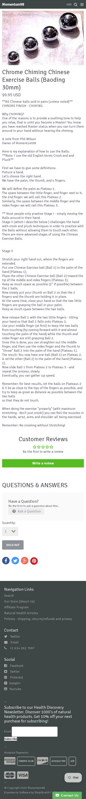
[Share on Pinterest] (34, 561)
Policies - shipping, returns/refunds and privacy (38, 619)
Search (9, 596)
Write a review (43, 463)
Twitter (15, 636)
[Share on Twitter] (15, 560)
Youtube (15, 689)
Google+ (15, 683)
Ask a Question (29, 511)
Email (14, 642)
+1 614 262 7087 (22, 648)
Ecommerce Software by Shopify (24, 792)
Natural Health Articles (21, 613)
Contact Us (69, 795)
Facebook (16, 666)
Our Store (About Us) (19, 601)
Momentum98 (13, 4)
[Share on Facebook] (6, 560)
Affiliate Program (16, 607)
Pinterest (16, 677)
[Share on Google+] (24, 560)
